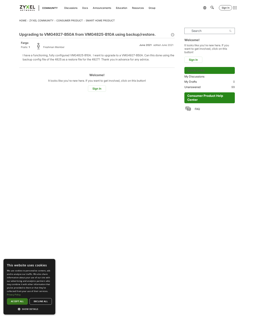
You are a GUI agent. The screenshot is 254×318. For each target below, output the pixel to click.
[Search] (230, 31)
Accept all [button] (17, 301)
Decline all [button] (41, 301)
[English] (37, 8)
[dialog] (29, 287)
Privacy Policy (14, 294)
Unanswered (209, 87)
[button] (173, 35)
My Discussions (194, 76)
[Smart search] (212, 7)
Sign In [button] (96, 88)
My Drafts (209, 81)
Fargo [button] (25, 43)
